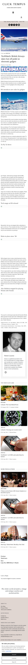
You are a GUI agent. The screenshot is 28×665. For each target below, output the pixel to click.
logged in (9, 578)
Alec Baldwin (13, 322)
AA (9, 322)
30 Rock (6, 322)
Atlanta (18, 322)
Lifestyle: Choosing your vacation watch (11, 430)
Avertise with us (4, 617)
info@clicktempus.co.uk (6, 636)
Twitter (2, 327)
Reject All (14, 662)
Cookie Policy (8, 651)
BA (21, 322)
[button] (13, 12)
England (13, 324)
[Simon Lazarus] (14, 342)
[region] (14, 653)
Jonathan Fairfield (14, 407)
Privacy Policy (4, 608)
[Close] (26, 642)
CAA (26, 322)
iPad (22, 326)
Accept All (14, 654)
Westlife (6, 327)
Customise (14, 658)
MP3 (25, 326)
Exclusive (3, 402)
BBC (23, 322)
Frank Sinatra (18, 326)
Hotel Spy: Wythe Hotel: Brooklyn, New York (12, 544)
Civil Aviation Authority (6, 324)
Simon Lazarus (9, 356)
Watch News (3, 488)
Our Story (3, 606)
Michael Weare (13, 432)
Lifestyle (8, 53)
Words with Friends (13, 327)
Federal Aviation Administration (7, 326)
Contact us (3, 615)
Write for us (3, 619)
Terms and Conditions (6, 609)
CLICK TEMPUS (14, 4)
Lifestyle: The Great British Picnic (9, 404)
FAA (17, 324)
